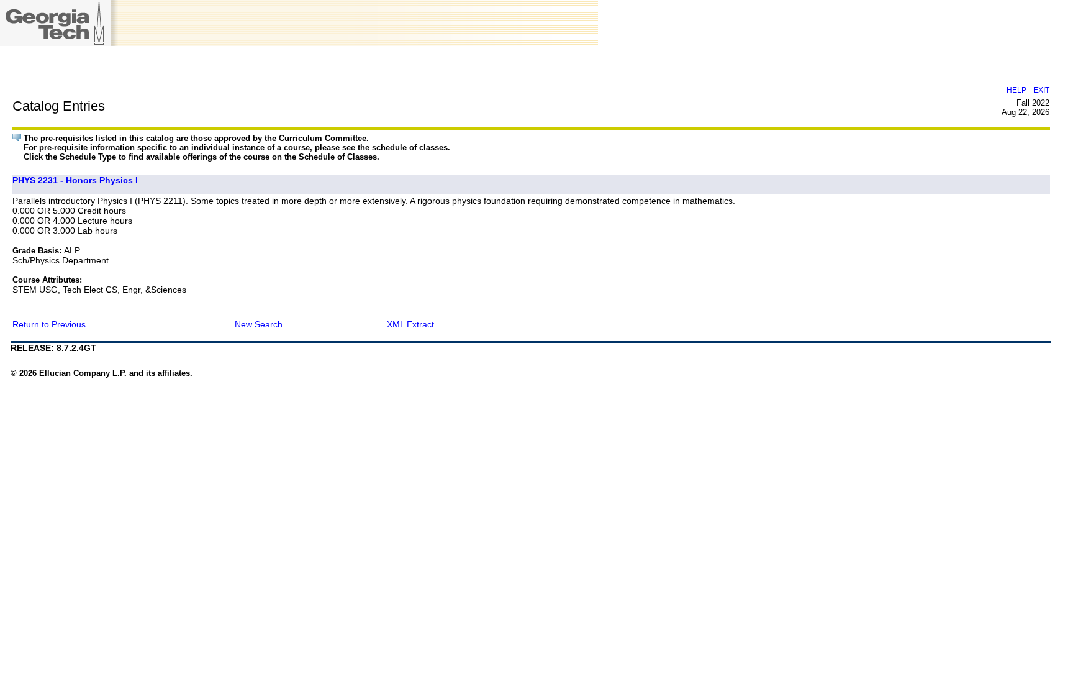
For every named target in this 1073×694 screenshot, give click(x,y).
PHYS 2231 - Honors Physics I (75, 180)
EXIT (1041, 90)
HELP (1016, 90)
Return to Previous (49, 324)
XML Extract (410, 324)
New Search (259, 324)
